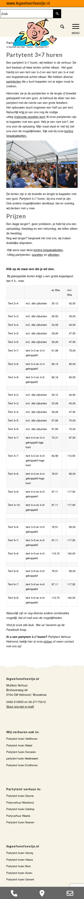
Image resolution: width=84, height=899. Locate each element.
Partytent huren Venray (19, 853)
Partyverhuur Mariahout (20, 802)
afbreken (53, 255)
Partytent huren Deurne (20, 796)
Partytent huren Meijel (19, 745)
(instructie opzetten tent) (29, 117)
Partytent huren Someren (21, 752)
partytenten (13, 81)
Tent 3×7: (13, 350)
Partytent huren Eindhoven (22, 765)
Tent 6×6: (13, 571)
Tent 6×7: (13, 584)
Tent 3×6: (13, 342)
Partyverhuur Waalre (18, 816)
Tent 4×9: (13, 491)
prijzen (48, 641)
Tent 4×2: (13, 395)
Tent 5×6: (13, 527)
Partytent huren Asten (19, 873)
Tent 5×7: (13, 540)
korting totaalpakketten (48, 250)
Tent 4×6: (13, 429)
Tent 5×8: (13, 553)
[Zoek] (60, 26)
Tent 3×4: (13, 325)
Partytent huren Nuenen (20, 822)
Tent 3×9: (13, 377)
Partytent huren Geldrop (20, 809)
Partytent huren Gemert (20, 879)
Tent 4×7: (13, 437)
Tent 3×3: (13, 316)
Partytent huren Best (18, 866)
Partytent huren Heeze (19, 859)
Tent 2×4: (13, 303)
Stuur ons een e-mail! (20, 706)
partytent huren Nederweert (22, 758)
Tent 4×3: (13, 403)
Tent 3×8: (13, 364)
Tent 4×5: (13, 420)
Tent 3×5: (13, 333)
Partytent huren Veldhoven (22, 738)
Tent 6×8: (13, 598)
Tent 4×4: (13, 412)
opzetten (37, 255)
